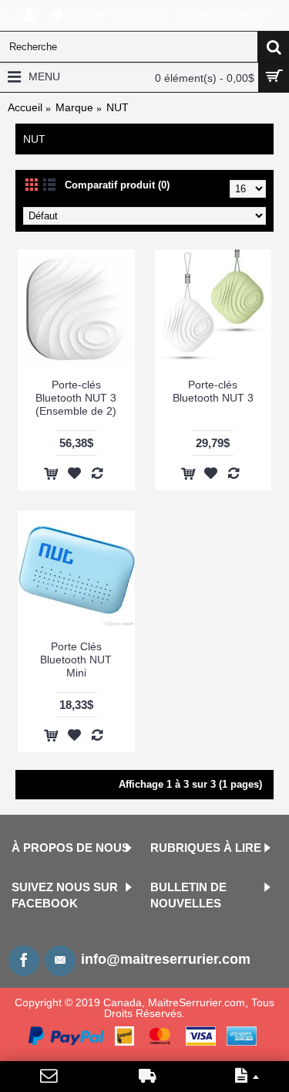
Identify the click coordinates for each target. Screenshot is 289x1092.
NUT (117, 107)
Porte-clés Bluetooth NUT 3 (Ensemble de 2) (75, 397)
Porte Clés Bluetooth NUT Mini (76, 659)
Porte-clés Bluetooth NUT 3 (213, 391)
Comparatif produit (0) (117, 185)
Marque (74, 107)
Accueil (25, 107)
